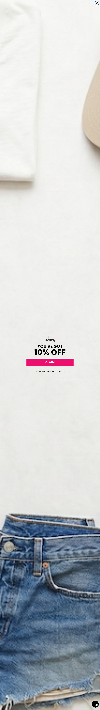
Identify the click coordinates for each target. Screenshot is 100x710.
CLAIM (50, 362)
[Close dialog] (97, 3)
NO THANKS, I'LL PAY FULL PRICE (50, 371)
